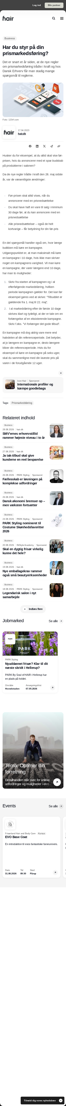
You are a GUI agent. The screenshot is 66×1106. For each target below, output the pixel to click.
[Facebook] (30, 146)
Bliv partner (54, 5)
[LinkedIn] (37, 146)
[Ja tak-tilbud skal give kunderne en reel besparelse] (33, 454)
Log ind (37, 5)
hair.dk (22, 133)
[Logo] (8, 18)
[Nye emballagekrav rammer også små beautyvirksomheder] (33, 569)
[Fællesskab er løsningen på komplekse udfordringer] (33, 477)
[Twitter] (44, 146)
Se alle (53, 621)
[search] (53, 18)
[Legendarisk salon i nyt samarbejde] (33, 591)
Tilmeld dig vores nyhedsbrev (40, 1100)
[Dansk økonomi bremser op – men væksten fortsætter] (33, 499)
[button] (60, 373)
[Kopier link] (58, 146)
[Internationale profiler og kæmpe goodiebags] (33, 385)
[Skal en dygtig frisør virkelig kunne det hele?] (33, 547)
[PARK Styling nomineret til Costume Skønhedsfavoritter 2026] (33, 523)
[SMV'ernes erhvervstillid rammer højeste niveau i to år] (33, 432)
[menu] (61, 18)
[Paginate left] (5, 662)
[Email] (52, 146)
